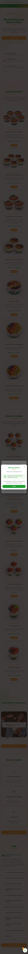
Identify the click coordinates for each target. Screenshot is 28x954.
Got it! (14, 486)
